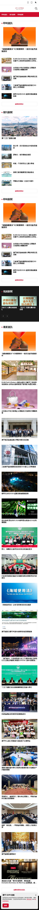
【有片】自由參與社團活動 (28, 308)
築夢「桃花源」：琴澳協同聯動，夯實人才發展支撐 (19, 826)
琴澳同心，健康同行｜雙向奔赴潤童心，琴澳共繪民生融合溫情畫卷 (19, 797)
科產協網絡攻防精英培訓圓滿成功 (14, 714)
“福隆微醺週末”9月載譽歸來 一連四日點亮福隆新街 (19, 354)
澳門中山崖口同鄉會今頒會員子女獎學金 (16, 741)
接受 (5, 905)
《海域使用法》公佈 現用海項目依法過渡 (16, 605)
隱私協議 (29, 899)
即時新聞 (20, 14)
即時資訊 (4, 14)
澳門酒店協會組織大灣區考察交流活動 (25, 77)
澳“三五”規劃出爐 (9, 138)
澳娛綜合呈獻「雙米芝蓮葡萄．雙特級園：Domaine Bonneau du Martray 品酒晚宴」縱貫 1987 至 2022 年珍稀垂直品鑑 (19, 883)
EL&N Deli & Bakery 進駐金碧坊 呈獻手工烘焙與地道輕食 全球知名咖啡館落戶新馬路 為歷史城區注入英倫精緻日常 (25, 62)
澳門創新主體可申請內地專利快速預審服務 (17, 632)
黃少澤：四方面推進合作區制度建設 (25, 147)
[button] (35, 895)
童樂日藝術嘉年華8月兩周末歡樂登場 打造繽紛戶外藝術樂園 (19, 769)
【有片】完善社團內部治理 (10, 308)
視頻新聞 (7, 291)
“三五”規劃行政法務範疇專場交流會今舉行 (17, 687)
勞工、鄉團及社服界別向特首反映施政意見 (17, 549)
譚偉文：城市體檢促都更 (22, 155)
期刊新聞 (12, 14)
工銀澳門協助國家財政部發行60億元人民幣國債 (24, 86)
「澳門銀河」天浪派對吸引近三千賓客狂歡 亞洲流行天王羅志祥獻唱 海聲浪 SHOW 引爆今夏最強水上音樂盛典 (19, 660)
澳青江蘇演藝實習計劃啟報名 (23, 172)
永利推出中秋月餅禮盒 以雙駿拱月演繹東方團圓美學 (24, 69)
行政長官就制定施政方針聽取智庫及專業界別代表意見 (19, 577)
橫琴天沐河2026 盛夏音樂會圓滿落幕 (25, 95)
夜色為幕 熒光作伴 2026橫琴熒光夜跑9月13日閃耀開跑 (19, 521)
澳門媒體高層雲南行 (9, 854)
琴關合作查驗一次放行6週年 (23, 181)
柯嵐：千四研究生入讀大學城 (23, 163)
